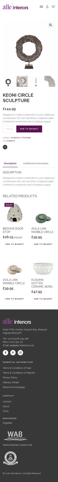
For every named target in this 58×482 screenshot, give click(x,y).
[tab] (10, 163)
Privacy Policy (10, 377)
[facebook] (5, 352)
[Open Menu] (41, 6)
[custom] (13, 352)
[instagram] (20, 352)
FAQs (6, 411)
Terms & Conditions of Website (19, 372)
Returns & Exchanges (14, 387)
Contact (7, 401)
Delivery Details (11, 382)
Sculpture (11, 141)
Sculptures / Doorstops (21, 138)
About (6, 406)
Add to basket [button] (14, 244)
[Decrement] (5, 129)
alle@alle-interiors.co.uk (22, 345)
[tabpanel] (29, 179)
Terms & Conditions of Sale (17, 368)
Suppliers (7, 423)
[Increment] (11, 129)
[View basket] (53, 6)
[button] (50, 25)
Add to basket (29, 129)
